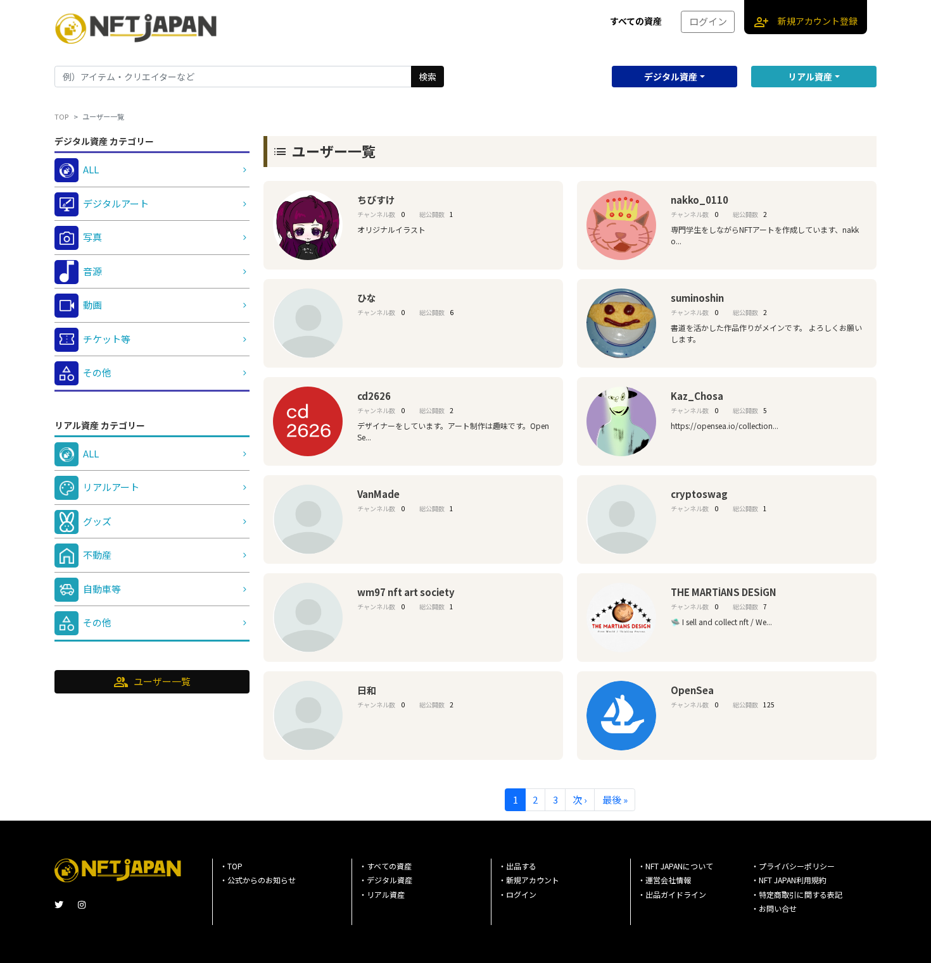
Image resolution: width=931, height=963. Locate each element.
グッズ (97, 521)
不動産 (97, 554)
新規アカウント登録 (806, 22)
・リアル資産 (382, 894)
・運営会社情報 (664, 879)
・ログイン (517, 894)
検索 (427, 76)
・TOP (231, 865)
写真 (92, 237)
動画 (92, 304)
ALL (91, 169)
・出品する (517, 865)
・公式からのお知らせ (258, 879)
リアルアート (111, 487)
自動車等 (102, 588)
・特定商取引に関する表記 (796, 894)
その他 (97, 372)
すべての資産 (636, 21)
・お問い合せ (774, 908)
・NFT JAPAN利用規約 (788, 879)
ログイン (708, 21)
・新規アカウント (528, 879)
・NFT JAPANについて (675, 865)
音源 (92, 271)
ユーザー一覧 (152, 682)
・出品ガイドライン (672, 894)
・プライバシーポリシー (793, 865)
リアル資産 (810, 76)
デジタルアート (116, 203)
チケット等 (106, 338)
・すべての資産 (385, 865)
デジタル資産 (670, 76)
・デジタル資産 (385, 879)
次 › (580, 799)
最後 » (615, 799)
